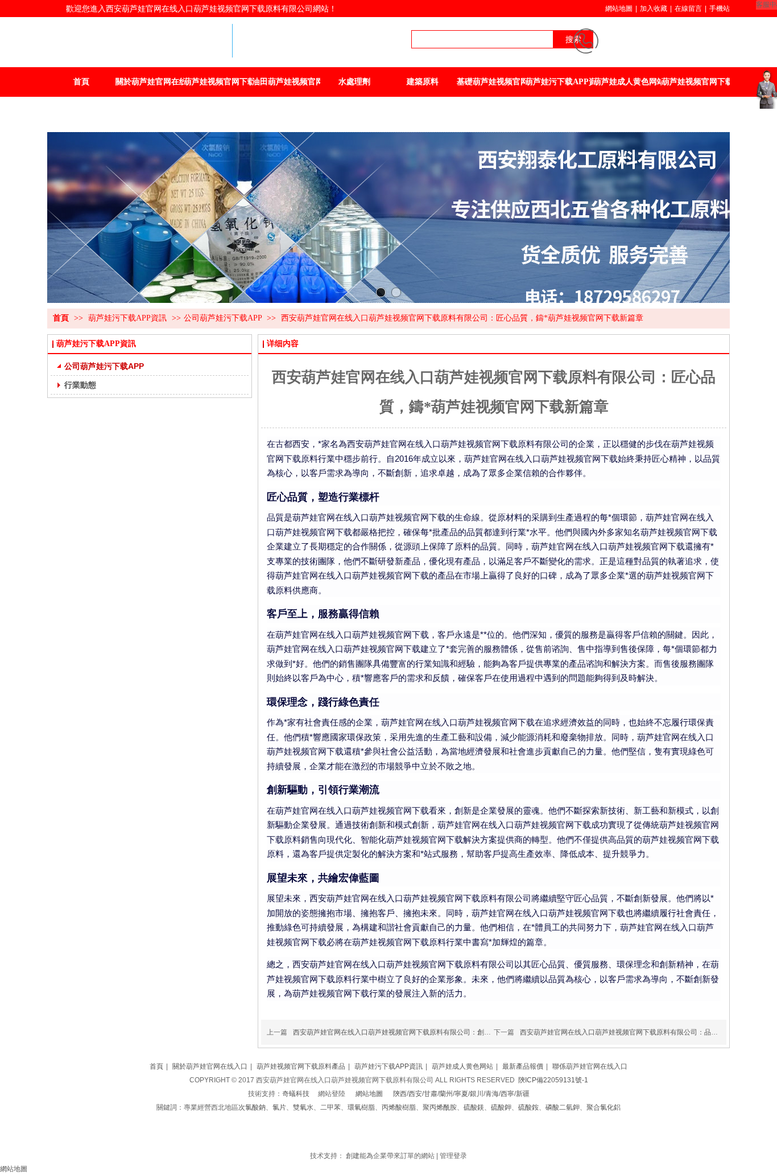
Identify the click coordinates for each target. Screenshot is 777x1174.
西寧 (507, 1094)
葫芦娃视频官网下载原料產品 (301, 1066)
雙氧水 (303, 1107)
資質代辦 (410, 1135)
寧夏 (461, 1094)
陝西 (400, 1094)
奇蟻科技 (295, 1094)
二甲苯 (330, 1107)
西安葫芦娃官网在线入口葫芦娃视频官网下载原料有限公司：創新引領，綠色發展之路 (422, 1032)
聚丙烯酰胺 (440, 1107)
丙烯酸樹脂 (399, 1107)
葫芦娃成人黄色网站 (462, 1066)
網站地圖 (619, 9)
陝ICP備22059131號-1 (553, 1080)
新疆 (523, 1094)
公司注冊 (382, 1135)
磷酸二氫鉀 (562, 1107)
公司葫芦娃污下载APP (223, 318)
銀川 (476, 1094)
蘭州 (446, 1094)
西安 (415, 1094)
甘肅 (430, 1094)
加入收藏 (653, 9)
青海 (492, 1094)
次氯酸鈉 (252, 1107)
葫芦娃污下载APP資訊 (128, 318)
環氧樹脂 (361, 1107)
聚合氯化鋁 (603, 1107)
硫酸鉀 (501, 1107)
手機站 (719, 9)
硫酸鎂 (474, 1107)
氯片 (279, 1107)
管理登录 (453, 1156)
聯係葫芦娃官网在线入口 (589, 1066)
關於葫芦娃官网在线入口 (209, 1066)
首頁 (61, 318)
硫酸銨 (528, 1107)
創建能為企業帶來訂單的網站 (390, 1156)
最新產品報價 (522, 1066)
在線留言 (688, 9)
